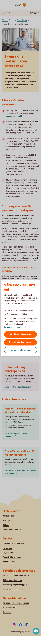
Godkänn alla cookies (20, 334)
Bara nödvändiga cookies (20, 342)
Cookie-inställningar (20, 350)
